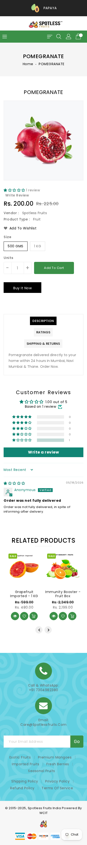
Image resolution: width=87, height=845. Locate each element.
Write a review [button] (43, 452)
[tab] (43, 321)
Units (9, 257)
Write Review (17, 195)
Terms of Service (57, 788)
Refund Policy (22, 788)
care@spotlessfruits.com (43, 724)
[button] (15, 190)
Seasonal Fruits (41, 771)
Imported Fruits (25, 764)
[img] (14, 483)
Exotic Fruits (20, 757)
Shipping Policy (24, 781)
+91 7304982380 (43, 690)
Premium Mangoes (55, 757)
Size (7, 237)
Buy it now (22, 288)
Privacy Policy (57, 781)
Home (28, 64)
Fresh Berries (57, 764)
